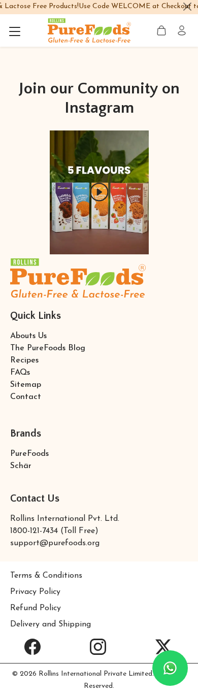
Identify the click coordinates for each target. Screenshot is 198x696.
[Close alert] (187, 6)
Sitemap (25, 385)
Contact (25, 397)
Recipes (24, 360)
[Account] (182, 30)
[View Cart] (161, 30)
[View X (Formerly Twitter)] (163, 647)
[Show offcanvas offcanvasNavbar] (14, 30)
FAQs (20, 373)
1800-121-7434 (34, 531)
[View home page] (89, 30)
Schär (20, 466)
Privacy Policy (35, 592)
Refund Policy (35, 608)
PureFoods (29, 454)
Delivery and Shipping (50, 624)
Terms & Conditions (46, 576)
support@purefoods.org (55, 543)
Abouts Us (28, 336)
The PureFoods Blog (47, 348)
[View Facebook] (32, 647)
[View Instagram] (98, 647)
